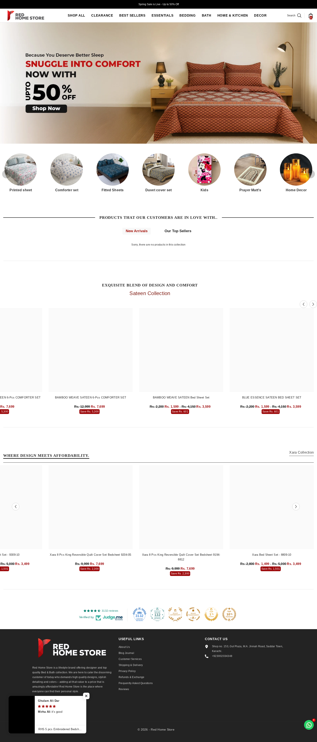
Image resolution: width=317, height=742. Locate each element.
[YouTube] (82, 705)
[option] (90, 362)
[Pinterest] (59, 705)
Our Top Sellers (178, 231)
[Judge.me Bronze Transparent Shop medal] (193, 614)
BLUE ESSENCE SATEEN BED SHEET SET (271, 397)
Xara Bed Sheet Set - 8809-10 (271, 554)
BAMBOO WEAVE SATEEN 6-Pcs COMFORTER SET (90, 397)
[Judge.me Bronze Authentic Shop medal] (175, 614)
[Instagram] (48, 705)
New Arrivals (137, 231)
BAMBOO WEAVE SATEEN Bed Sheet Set (181, 397)
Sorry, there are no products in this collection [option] (158, 244)
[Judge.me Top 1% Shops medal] (211, 614)
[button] (310, 174)
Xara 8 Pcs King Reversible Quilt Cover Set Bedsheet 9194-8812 (181, 557)
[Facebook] (36, 705)
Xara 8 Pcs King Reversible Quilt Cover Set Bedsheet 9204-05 (90, 554)
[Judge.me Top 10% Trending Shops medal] (229, 614)
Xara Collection (301, 452)
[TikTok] (71, 705)
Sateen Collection (149, 293)
